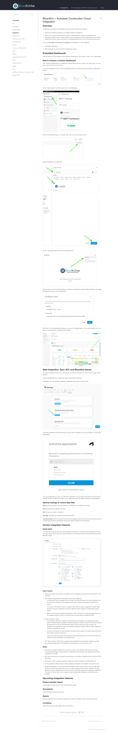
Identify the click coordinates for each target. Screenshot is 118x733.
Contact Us (53, 721)
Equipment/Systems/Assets (19, 57)
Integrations (15, 33)
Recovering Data (16, 42)
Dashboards (15, 27)
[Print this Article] (101, 18)
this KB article (59, 65)
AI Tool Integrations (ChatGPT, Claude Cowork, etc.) (84, 8)
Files (13, 69)
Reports (14, 66)
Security (14, 45)
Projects (14, 54)
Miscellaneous (16, 36)
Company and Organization (19, 48)
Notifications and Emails (18, 39)
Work (13, 60)
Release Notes (16, 75)
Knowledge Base (64, 8)
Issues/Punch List (16, 63)
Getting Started (16, 30)
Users (13, 51)
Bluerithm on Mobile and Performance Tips (23, 72)
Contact (102, 8)
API (13, 24)
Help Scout (103, 729)
